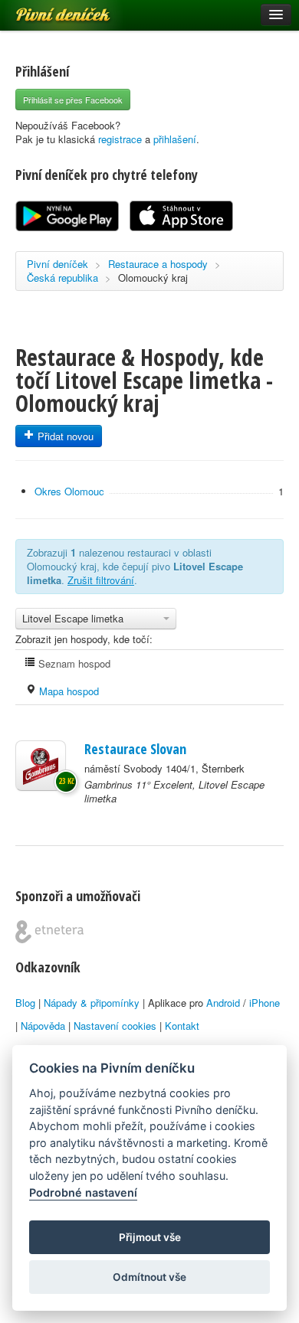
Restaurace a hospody (158, 263)
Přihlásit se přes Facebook (73, 99)
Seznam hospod (72, 663)
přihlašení (174, 139)
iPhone (264, 1002)
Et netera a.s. (49, 931)
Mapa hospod (67, 691)
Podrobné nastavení (83, 1192)
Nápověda (43, 1025)
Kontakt (182, 1025)
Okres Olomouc (69, 491)
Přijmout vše (150, 1237)
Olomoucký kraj (153, 277)
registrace (120, 139)
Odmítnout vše (149, 1277)
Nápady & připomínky (92, 1002)
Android (223, 1002)
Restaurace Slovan (135, 749)
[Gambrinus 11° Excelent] (40, 765)
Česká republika (62, 277)
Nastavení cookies (115, 1025)
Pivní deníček (46, 9)
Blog (25, 1002)
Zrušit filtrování (100, 580)
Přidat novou (64, 436)
